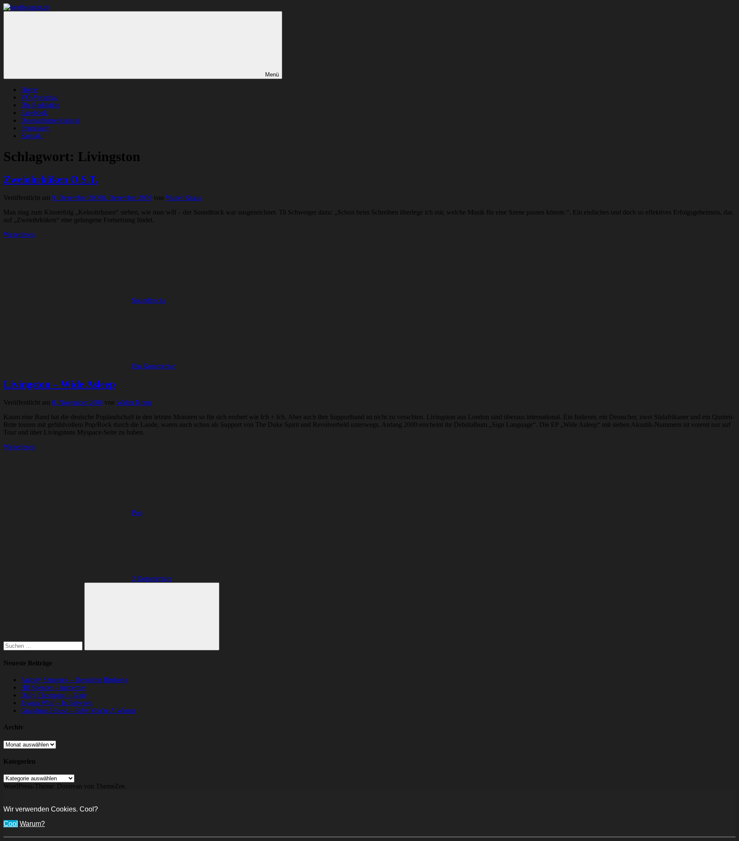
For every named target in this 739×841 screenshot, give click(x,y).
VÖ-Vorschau (39, 97)
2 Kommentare (152, 578)
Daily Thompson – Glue (53, 695)
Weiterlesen (19, 234)
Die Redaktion (40, 105)
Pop (137, 512)
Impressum (35, 128)
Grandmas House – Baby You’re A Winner (78, 710)
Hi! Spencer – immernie (53, 687)
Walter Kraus (183, 197)
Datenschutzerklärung (50, 120)
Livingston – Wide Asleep (59, 384)
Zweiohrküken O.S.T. (50, 179)
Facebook (34, 112)
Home (29, 89)
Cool (10, 823)
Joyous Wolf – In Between (56, 702)
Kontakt (31, 135)
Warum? (32, 823)
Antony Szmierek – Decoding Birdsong (74, 679)
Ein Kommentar (153, 366)
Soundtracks (148, 300)
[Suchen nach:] (43, 645)
